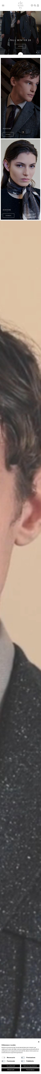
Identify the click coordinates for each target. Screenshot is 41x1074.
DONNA (20, 46)
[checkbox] (3, 1058)
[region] (20, 27)
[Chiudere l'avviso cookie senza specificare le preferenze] (39, 1041)
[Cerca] (35, 5)
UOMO (8, 134)
